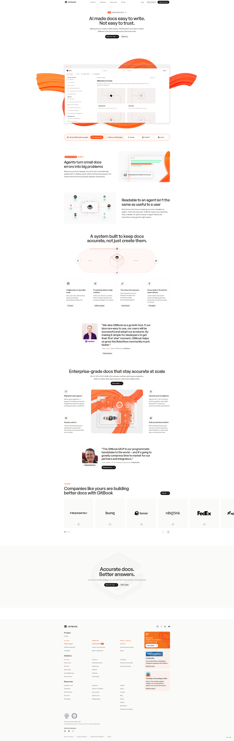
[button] (96, 137)
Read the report (150, 688)
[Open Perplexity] (73, 731)
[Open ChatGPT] (65, 731)
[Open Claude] (69, 731)
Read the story (150, 666)
